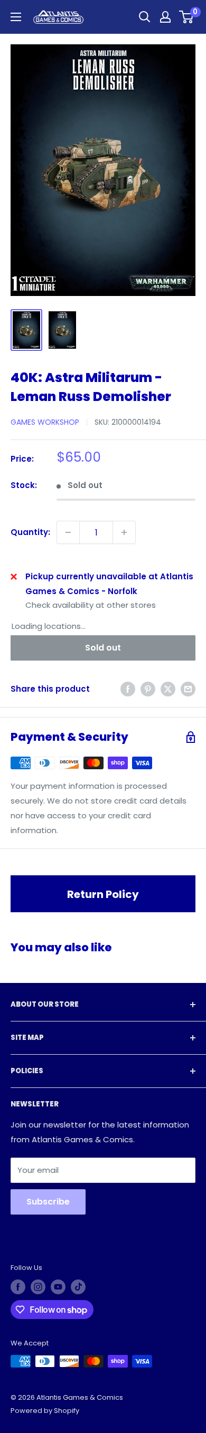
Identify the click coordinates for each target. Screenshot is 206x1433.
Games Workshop (45, 422)
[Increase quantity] (124, 532)
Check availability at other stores (90, 604)
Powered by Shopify (45, 1411)
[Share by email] (188, 689)
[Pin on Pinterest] (148, 689)
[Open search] (145, 17)
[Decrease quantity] (68, 532)
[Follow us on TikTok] (78, 1286)
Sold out (103, 648)
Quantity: (30, 532)
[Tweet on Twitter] (168, 689)
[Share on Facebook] (127, 689)
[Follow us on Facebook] (18, 1286)
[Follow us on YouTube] (58, 1286)
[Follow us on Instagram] (38, 1286)
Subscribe (48, 1202)
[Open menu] (16, 17)
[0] (186, 17)
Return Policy (103, 894)
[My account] (165, 17)
